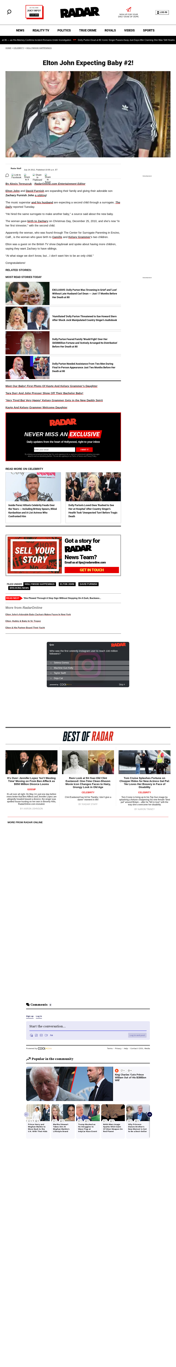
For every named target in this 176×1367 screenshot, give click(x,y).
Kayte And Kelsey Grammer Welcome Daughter (36, 407)
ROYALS (110, 30)
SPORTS (149, 30)
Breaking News (19, 588)
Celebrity (18, 48)
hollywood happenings (39, 48)
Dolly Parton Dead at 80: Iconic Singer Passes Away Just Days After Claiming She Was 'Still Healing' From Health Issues (104, 40)
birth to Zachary (37, 221)
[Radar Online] (80, 12)
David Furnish (88, 584)
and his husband (42, 202)
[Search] (9, 14)
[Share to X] (27, 175)
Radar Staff (16, 168)
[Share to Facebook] (16, 175)
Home (8, 48)
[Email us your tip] (35, 18)
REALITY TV (41, 30)
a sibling (40, 195)
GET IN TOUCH (92, 570)
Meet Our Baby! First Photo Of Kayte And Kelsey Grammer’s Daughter (51, 386)
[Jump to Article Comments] (7, 175)
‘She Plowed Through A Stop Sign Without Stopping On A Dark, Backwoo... (62, 598)
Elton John (67, 584)
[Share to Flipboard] (37, 175)
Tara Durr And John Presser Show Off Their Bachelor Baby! (44, 393)
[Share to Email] (48, 175)
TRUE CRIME (87, 30)
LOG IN (163, 12)
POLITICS (64, 30)
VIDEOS (129, 30)
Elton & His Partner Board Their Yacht (25, 628)
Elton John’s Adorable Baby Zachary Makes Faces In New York (38, 614)
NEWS (20, 30)
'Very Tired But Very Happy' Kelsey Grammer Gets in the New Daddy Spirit (54, 400)
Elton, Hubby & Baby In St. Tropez (23, 621)
